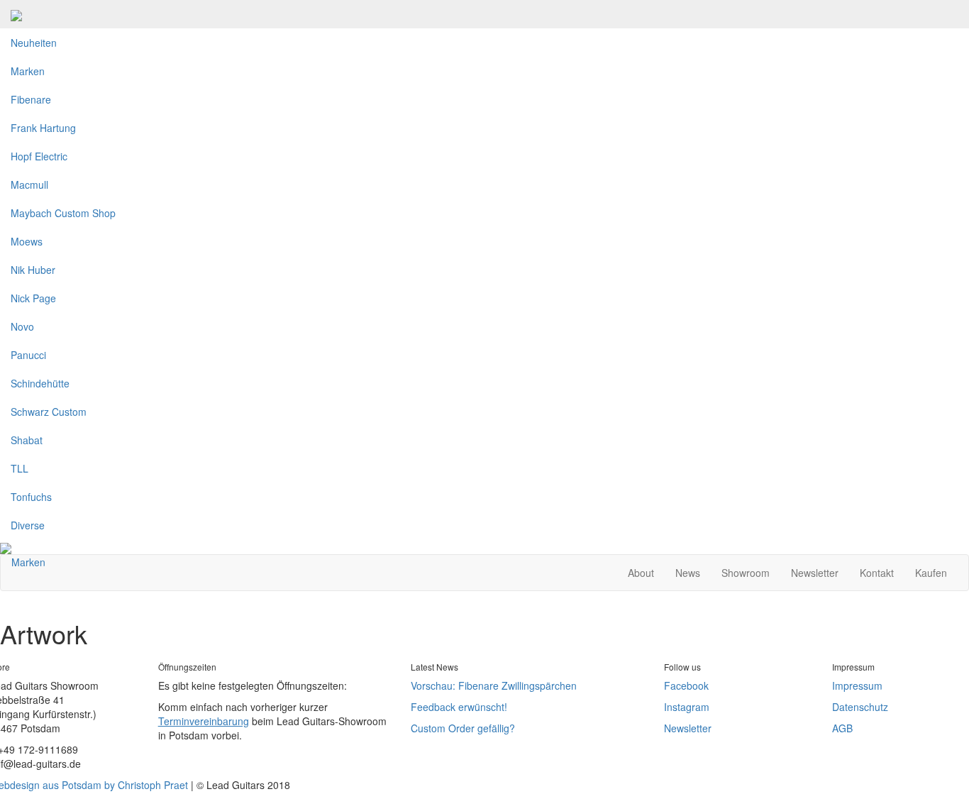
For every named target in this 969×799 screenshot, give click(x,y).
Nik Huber (33, 270)
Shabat (27, 440)
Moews (27, 241)
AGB (842, 728)
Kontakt (877, 573)
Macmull (29, 184)
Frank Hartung (43, 128)
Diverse (28, 525)
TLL (19, 468)
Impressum (857, 685)
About (641, 573)
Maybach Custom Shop (63, 213)
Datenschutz (860, 707)
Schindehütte (40, 383)
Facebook (686, 685)
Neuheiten (34, 42)
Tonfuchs (31, 497)
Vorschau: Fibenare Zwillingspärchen (494, 685)
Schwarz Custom (49, 411)
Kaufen (931, 573)
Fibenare (31, 99)
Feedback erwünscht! (459, 707)
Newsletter (814, 573)
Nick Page (33, 298)
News (687, 573)
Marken (28, 71)
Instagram (686, 707)
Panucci (28, 355)
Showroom (745, 573)
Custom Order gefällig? (463, 728)
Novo (22, 326)
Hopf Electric (39, 156)
